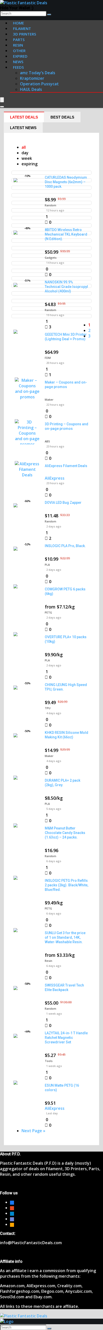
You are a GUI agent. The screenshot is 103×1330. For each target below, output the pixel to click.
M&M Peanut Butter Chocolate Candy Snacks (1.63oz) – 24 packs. (65, 832)
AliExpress (54, 478)
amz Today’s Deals (37, 72)
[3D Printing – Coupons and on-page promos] (27, 444)
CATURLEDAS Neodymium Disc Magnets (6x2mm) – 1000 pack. (66, 181)
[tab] (24, 117)
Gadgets (50, 257)
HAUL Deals (31, 89)
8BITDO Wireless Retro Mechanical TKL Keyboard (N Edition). (66, 234)
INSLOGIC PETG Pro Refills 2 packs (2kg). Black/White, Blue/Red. (66, 885)
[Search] (49, 14)
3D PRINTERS (24, 33)
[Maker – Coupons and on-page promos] (27, 397)
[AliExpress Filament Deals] (27, 475)
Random (50, 205)
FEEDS (18, 67)
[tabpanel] (52, 638)
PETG (48, 612)
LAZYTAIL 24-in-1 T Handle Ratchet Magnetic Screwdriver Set (66, 1037)
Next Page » (33, 1130)
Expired (20, 56)
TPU (47, 708)
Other (19, 50)
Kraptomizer (32, 78)
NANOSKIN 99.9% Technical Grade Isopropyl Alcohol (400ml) (66, 286)
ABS (47, 441)
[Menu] (2, 99)
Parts (18, 39)
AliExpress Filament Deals (66, 466)
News (18, 61)
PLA (47, 564)
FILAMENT (22, 28)
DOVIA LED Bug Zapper (63, 503)
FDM (48, 358)
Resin (48, 961)
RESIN (18, 45)
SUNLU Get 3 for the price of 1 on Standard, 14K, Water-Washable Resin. (65, 937)
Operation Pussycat (39, 84)
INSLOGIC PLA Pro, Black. (65, 546)
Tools (48, 1061)
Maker (49, 399)
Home (18, 22)
